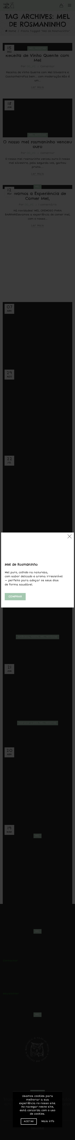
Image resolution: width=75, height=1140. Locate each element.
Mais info (47, 1121)
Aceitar (29, 1121)
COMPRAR (15, 596)
